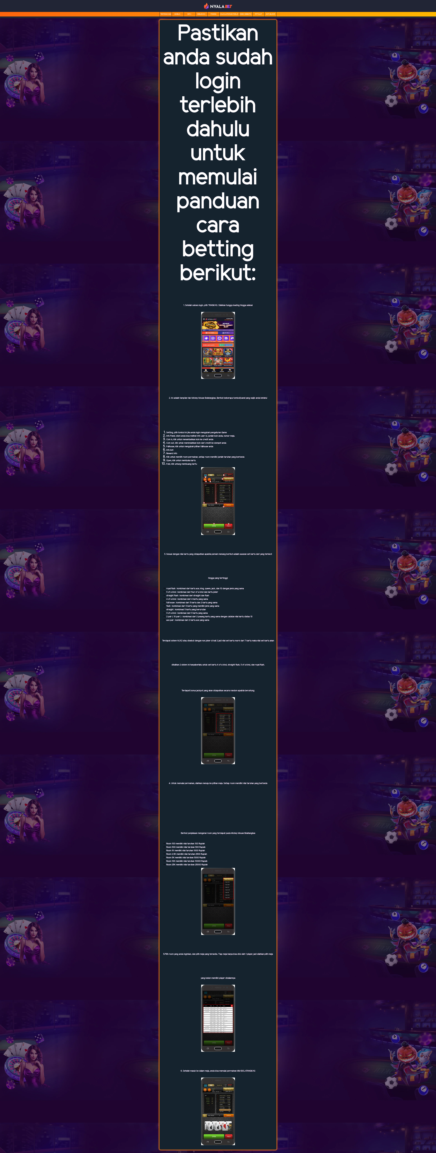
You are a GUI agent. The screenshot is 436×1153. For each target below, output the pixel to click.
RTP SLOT (258, 14)
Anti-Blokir (270, 14)
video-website (245, 14)
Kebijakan (201, 14)
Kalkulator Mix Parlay (229, 14)
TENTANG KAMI (165, 14)
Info (189, 14)
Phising (213, 14)
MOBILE (177, 14)
